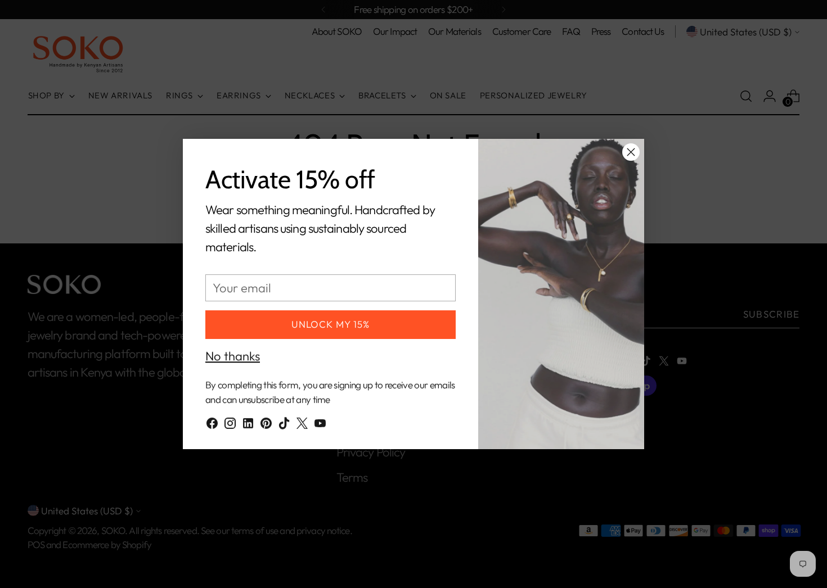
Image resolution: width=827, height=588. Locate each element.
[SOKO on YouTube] (320, 424)
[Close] (631, 152)
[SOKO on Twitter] (302, 424)
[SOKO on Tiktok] (284, 424)
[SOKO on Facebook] (212, 424)
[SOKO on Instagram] (230, 424)
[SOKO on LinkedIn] (248, 424)
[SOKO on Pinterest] (266, 424)
